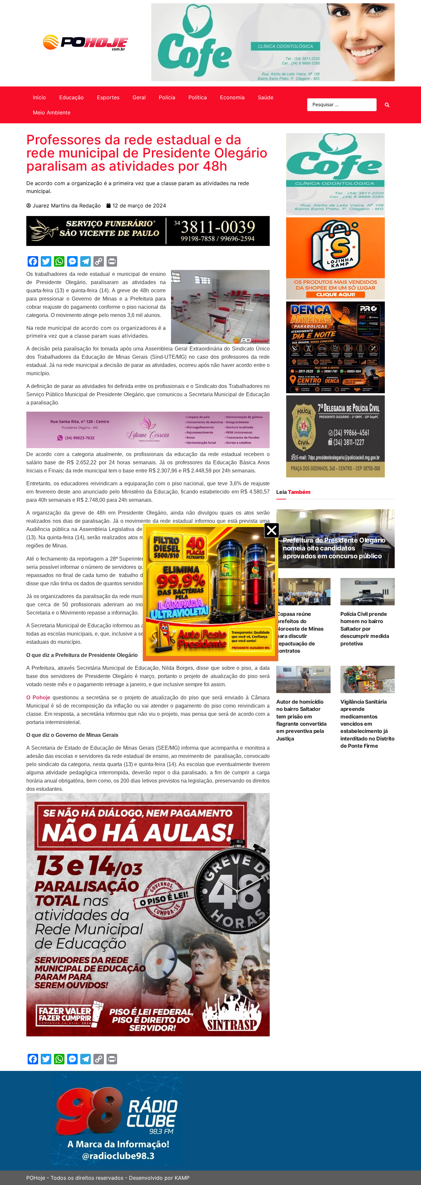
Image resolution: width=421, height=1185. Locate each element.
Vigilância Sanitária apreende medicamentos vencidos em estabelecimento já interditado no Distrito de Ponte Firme (367, 723)
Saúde (265, 97)
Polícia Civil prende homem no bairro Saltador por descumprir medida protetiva (364, 629)
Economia (232, 97)
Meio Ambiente (51, 112)
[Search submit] (387, 104)
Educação (71, 97)
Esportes (108, 97)
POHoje (35, 1177)
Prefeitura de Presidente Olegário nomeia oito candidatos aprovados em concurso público (334, 548)
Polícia (167, 97)
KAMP (182, 1177)
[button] (271, 530)
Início (39, 97)
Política (197, 97)
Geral (139, 97)
